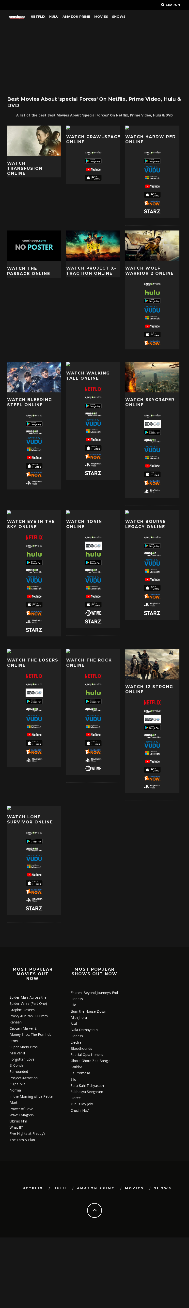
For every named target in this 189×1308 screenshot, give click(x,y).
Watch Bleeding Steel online (29, 402)
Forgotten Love (22, 1059)
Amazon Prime (76, 16)
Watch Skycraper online (149, 402)
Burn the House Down (88, 1011)
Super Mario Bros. (24, 1047)
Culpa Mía (17, 1084)
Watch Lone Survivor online (30, 819)
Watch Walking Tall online (88, 376)
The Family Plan (22, 1139)
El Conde (17, 1065)
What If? (16, 1127)
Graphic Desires (22, 1009)
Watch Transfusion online (25, 168)
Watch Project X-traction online (91, 271)
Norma (15, 1090)
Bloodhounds (81, 1048)
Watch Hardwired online (150, 139)
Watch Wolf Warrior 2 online (149, 271)
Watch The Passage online (28, 271)
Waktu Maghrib (22, 1115)
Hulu (54, 16)
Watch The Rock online (89, 663)
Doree (76, 1097)
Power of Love (21, 1109)
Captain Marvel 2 (23, 1028)
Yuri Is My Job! (82, 1104)
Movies (101, 16)
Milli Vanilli (18, 1053)
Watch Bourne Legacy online (145, 524)
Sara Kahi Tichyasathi (88, 1085)
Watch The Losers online (32, 663)
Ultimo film (18, 1121)
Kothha (76, 1066)
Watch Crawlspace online (93, 139)
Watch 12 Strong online (149, 689)
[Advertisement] (94, 57)
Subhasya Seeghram (87, 1091)
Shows (119, 16)
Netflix (38, 16)
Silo (73, 1005)
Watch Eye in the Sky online (31, 524)
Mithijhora (79, 1017)
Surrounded (19, 1071)
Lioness (77, 998)
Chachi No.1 (80, 1110)
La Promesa (80, 1073)
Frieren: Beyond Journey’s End (94, 992)
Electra (76, 1042)
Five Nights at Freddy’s (28, 1133)
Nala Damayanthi (84, 1029)
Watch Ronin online (84, 524)
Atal (74, 1023)
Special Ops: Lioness (87, 1054)
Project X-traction (24, 1078)
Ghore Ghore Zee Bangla (90, 1060)
